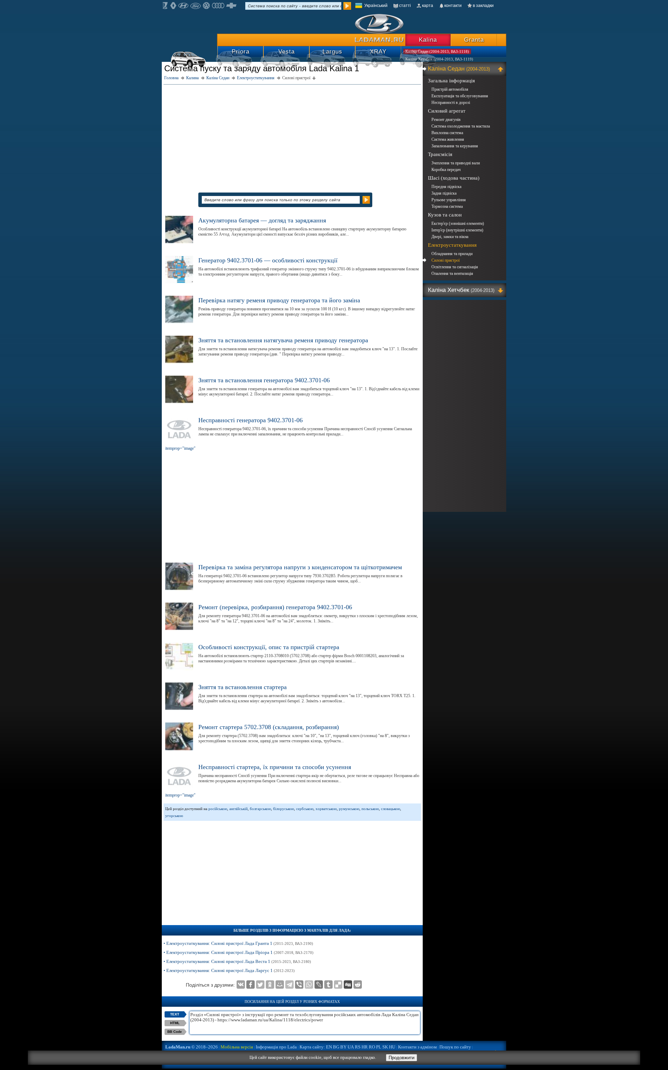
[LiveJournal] (319, 984)
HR (364, 1046)
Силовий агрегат (447, 111)
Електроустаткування (452, 245)
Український (376, 5)
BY (343, 1046)
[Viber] (299, 984)
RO (372, 1046)
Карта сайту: (312, 1046)
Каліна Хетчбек (461, 290)
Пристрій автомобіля (449, 89)
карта (427, 5)
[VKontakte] (241, 984)
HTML (175, 1023)
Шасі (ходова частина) (453, 178)
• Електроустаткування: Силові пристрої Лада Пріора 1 (238, 952)
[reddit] (357, 984)
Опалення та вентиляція (452, 273)
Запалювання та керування (454, 146)
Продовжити (401, 1057)
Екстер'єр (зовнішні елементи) (457, 223)
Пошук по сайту (455, 1046)
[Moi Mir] (280, 984)
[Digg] (348, 984)
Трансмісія (440, 154)
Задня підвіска (443, 193)
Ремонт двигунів (446, 119)
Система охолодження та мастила (460, 126)
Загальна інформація (451, 80)
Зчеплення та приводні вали (455, 163)
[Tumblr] (328, 984)
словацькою (390, 809)
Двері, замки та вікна (449, 236)
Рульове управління (448, 199)
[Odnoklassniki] (270, 984)
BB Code (174, 1032)
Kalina (428, 39)
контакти (453, 5)
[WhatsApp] (309, 984)
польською (370, 809)
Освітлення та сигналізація (454, 266)
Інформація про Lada (276, 1046)
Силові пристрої (445, 260)
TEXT (174, 1014)
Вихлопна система (447, 132)
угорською (174, 816)
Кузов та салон (445, 215)
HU (392, 1046)
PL (378, 1046)
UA (351, 1046)
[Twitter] (260, 984)
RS (357, 1046)
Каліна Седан (459, 68)
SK (385, 1046)
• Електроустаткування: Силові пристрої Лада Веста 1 (237, 961)
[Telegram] (289, 984)
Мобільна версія (237, 1046)
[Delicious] (338, 984)
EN (329, 1046)
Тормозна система (447, 206)
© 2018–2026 (191, 1046)
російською (217, 809)
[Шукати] (347, 6)
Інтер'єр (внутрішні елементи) (457, 230)
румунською (349, 809)
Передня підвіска (446, 186)
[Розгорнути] (502, 290)
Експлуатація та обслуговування (459, 95)
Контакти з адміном (417, 1046)
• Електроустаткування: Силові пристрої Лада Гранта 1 (238, 943)
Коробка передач (446, 169)
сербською (304, 809)
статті (405, 5)
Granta (474, 39)
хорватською (326, 809)
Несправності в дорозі (450, 102)
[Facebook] (250, 984)
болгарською (260, 809)
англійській (238, 809)
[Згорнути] (502, 69)
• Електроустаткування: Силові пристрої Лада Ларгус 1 (229, 970)
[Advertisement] (292, 135)
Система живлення (447, 139)
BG (336, 1046)
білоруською (283, 809)
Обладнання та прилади (451, 253)
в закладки (483, 5)
